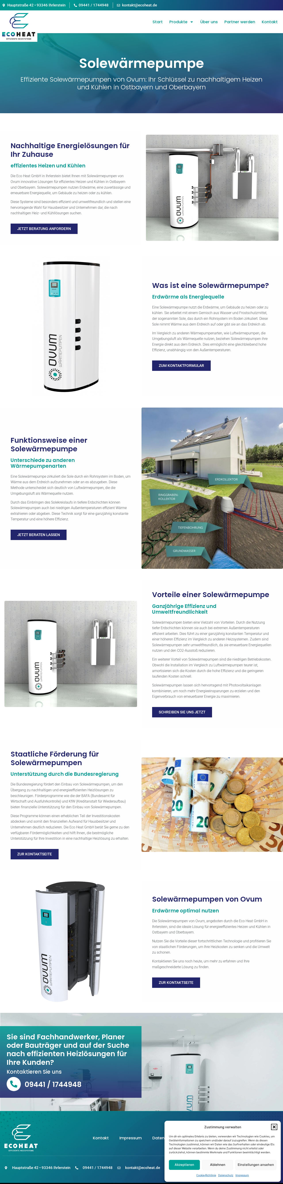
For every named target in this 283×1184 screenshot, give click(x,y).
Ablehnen (217, 1165)
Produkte (178, 22)
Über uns (209, 22)
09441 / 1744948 (53, 1084)
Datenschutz (225, 1175)
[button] (274, 1127)
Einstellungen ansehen (256, 1165)
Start (158, 22)
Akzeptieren (184, 1165)
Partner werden (239, 22)
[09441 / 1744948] (13, 1084)
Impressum (242, 1175)
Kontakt (270, 22)
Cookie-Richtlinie (206, 1175)
